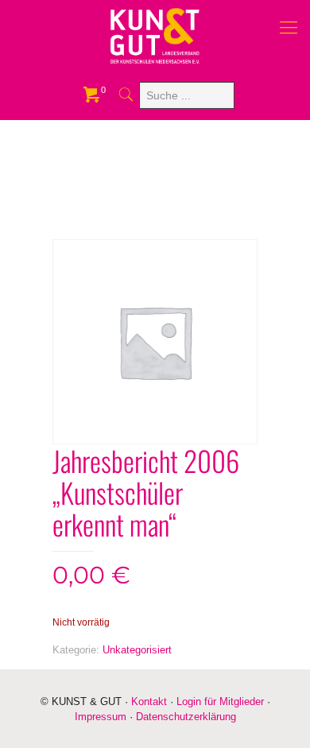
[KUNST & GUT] (155, 36)
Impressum (100, 717)
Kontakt (149, 701)
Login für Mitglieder (220, 701)
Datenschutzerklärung (186, 717)
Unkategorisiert (137, 650)
